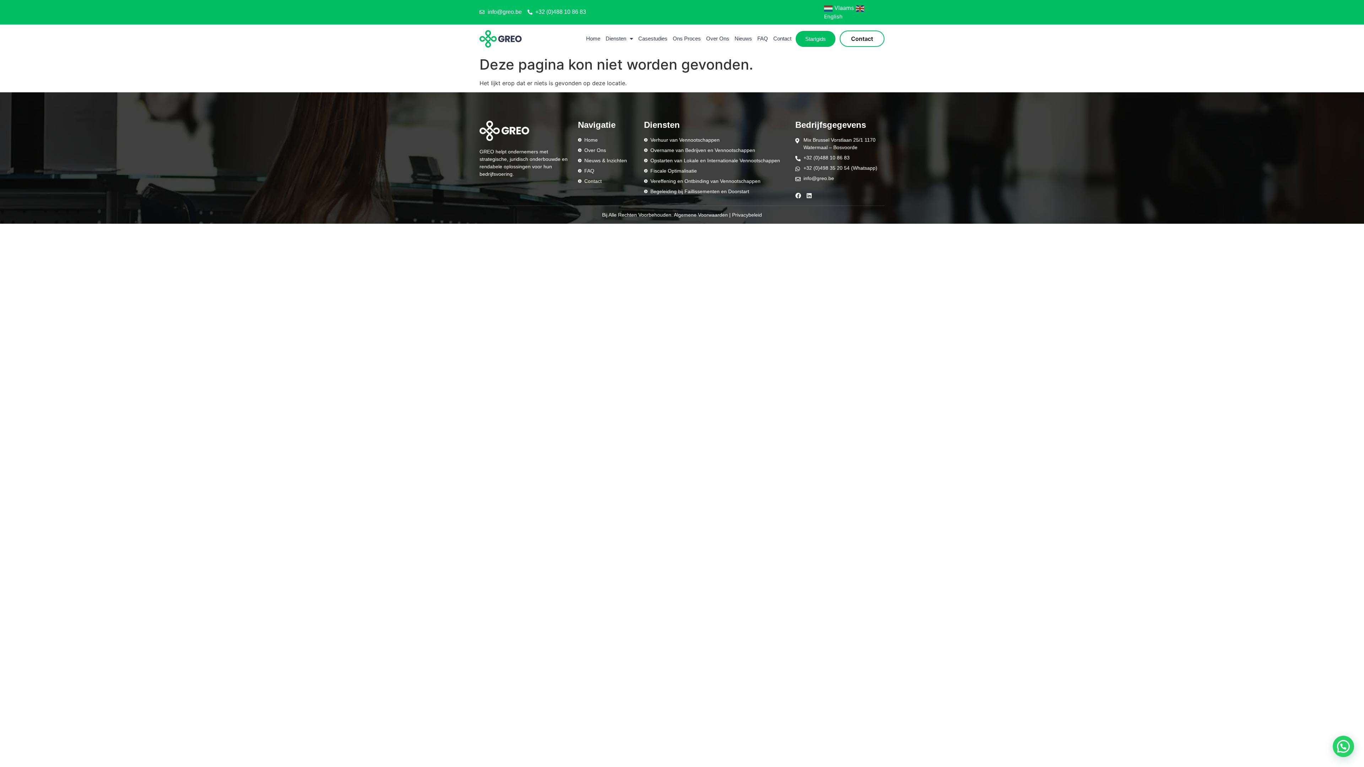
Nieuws (743, 39)
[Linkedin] (809, 195)
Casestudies (652, 39)
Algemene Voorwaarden (701, 215)
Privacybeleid (747, 215)
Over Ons (717, 39)
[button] (1343, 746)
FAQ (762, 39)
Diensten (616, 39)
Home (593, 39)
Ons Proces (687, 39)
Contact (782, 39)
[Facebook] (798, 195)
